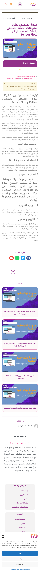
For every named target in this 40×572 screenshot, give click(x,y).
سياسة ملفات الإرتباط (25, 569)
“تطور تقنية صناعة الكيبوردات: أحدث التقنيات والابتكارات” (20, 377)
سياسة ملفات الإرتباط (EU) (20, 507)
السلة (23, 531)
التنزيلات (22, 527)
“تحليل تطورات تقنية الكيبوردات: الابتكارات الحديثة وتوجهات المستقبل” (20, 312)
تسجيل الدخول (20, 519)
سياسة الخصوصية (15, 569)
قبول (20, 553)
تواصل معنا (24, 490)
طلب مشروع (24, 495)
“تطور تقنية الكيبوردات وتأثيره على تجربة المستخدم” (20, 408)
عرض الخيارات (20, 564)
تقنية (23, 18)
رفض (20, 559)
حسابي (23, 523)
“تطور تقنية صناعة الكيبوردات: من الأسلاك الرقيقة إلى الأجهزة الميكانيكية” (20, 345)
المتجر (26, 499)
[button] (3, 536)
